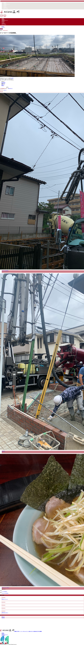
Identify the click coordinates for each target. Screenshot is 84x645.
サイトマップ (4, 639)
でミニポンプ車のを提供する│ (28, 631)
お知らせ (3, 616)
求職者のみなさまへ (7, 4)
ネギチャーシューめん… (5, 587)
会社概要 (3, 637)
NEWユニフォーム (5, 599)
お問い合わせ (4, 638)
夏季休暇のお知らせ (5, 612)
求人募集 (12, 78)
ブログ (5, 6)
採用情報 (5, 5)
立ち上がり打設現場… (5, 270)
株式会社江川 (10, 88)
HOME (5, 2)
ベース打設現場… (4, 591)
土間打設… (3, 451)
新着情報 (3, 617)
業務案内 (5, 3)
